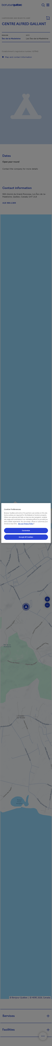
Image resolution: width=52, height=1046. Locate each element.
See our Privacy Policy (26, 524)
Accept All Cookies (26, 537)
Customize (26, 530)
